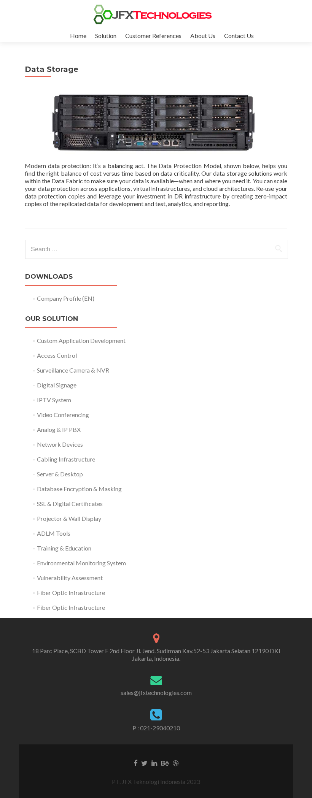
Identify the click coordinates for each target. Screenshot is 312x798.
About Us (202, 35)
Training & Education (64, 548)
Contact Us (239, 35)
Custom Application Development (81, 340)
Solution (105, 35)
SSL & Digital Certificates (70, 503)
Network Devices (60, 444)
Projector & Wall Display (69, 518)
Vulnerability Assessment (70, 577)
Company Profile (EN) (65, 298)
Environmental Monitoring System (81, 562)
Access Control (57, 355)
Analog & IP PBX (59, 429)
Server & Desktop (60, 474)
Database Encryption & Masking (79, 488)
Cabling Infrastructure (66, 459)
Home (78, 35)
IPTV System (54, 399)
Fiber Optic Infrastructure (71, 592)
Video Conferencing (63, 414)
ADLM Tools (53, 533)
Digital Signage (56, 385)
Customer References (153, 35)
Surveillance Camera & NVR (73, 370)
